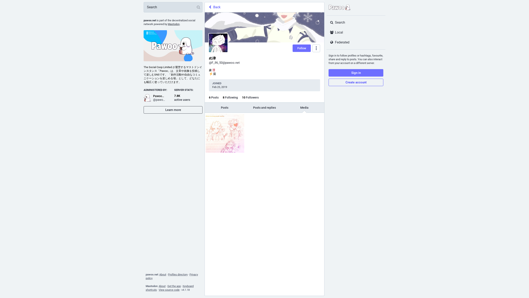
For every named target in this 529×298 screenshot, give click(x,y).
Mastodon (174, 24)
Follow (301, 48)
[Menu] (316, 48)
